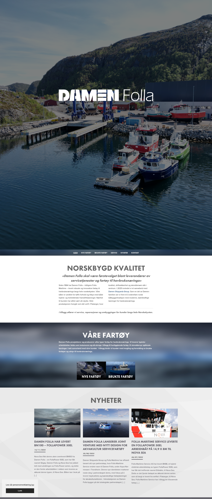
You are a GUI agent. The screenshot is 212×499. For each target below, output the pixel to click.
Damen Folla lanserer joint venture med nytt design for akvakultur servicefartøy (105, 445)
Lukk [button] (20, 491)
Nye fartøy (86, 253)
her (32, 485)
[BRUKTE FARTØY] (120, 370)
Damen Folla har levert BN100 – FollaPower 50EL (53, 443)
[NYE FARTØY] (91, 370)
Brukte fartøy (101, 253)
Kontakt (135, 253)
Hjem (75, 253)
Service (114, 253)
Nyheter (124, 253)
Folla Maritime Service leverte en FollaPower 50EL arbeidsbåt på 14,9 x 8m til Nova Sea (155, 447)
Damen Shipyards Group (118, 291)
